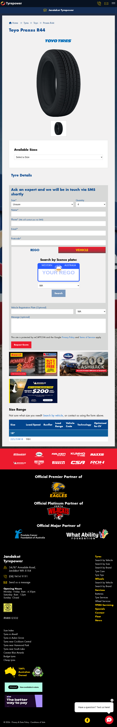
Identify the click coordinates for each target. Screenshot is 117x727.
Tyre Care (100, 571)
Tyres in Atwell (11, 634)
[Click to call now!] (99, 3)
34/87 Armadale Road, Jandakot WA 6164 (22, 569)
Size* (14, 200)
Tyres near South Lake (14, 649)
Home (15, 22)
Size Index (9, 630)
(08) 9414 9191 (18, 576)
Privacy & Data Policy (20, 722)
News (98, 620)
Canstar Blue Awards (14, 652)
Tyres (98, 556)
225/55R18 (16, 439)
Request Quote (21, 344)
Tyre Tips (99, 575)
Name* (14, 209)
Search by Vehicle (104, 560)
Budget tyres (9, 656)
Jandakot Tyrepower (61, 10)
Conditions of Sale (38, 722)
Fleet (98, 616)
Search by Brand (103, 567)
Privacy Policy (68, 337)
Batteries (99, 593)
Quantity (80, 200)
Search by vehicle (53, 415)
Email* (14, 229)
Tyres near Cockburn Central (17, 641)
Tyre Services (101, 597)
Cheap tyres (9, 660)
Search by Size (102, 563)
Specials (100, 608)
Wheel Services (102, 601)
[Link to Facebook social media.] (87, 720)
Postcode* (16, 238)
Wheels (99, 578)
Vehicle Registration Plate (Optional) (28, 307)
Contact (99, 612)
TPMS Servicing (104, 605)
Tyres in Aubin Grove (14, 637)
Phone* (27, 219)
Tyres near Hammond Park (16, 645)
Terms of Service (87, 337)
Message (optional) (20, 317)
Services (100, 590)
